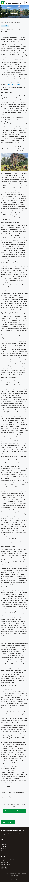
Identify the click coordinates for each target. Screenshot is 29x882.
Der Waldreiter (4, 846)
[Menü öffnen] (26, 2)
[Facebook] (2, 867)
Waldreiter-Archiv (5, 848)
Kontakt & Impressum (5, 864)
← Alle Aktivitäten (8, 822)
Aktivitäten (7, 22)
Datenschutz (9, 878)
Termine (3, 842)
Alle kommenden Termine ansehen (14, 811)
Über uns (3, 851)
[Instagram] (6, 867)
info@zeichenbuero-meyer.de (12, 84)
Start (2, 22)
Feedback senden (14, 875)
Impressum (4, 878)
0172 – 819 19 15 (4, 862)
